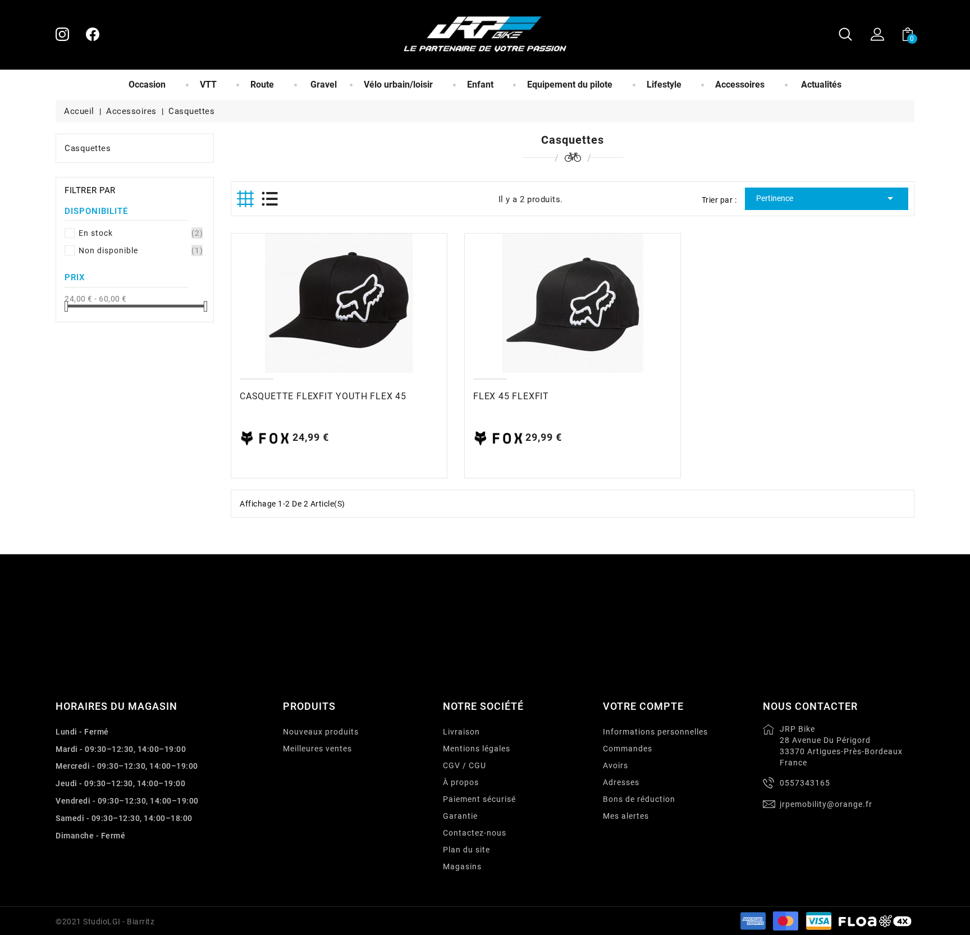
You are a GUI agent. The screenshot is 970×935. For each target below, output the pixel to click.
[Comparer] (315, 303)
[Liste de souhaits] (362, 303)
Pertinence (826, 198)
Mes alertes (626, 815)
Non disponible (140, 250)
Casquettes (88, 148)
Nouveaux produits (321, 731)
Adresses (621, 782)
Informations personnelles (655, 731)
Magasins (462, 866)
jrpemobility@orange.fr (826, 804)
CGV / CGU (464, 765)
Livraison (461, 731)
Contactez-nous (474, 832)
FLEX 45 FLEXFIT (511, 396)
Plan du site (466, 849)
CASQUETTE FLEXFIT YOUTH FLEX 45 (323, 396)
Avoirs (615, 765)
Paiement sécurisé (479, 799)
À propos (461, 782)
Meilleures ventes (317, 748)
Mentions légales (476, 748)
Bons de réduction (639, 799)
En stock (140, 233)
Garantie (460, 815)
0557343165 (805, 782)
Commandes (627, 748)
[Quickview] (339, 303)
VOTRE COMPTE (643, 706)
